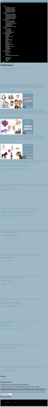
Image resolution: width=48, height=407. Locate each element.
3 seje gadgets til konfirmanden (10, 302)
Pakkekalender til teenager (11, 26)
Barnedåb (7, 35)
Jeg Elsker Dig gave (30, 85)
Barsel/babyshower (9, 36)
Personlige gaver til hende (11, 14)
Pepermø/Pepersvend (10, 46)
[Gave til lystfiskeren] (16, 252)
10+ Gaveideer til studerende (9, 235)
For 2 (7, 53)
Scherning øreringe (6, 280)
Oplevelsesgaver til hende (11, 16)
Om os (4, 378)
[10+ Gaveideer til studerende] (16, 228)
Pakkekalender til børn (10, 31)
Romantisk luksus (26, 138)
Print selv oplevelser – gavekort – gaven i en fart (16, 91)
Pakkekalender (8, 57)
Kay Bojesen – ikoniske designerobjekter (13, 165)
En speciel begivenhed (7, 33)
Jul (3, 56)
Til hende (5, 13)
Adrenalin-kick (8, 52)
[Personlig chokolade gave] (16, 134)
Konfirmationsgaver (9, 24)
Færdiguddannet (9, 39)
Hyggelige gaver (22, 85)
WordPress (8, 402)
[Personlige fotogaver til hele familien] (16, 108)
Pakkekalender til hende (10, 18)
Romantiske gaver (7, 87)
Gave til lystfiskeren (6, 257)
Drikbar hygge (14, 84)
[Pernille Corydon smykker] (16, 342)
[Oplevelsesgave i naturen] (16, 182)
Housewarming (9, 41)
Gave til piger (8, 30)
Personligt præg (7, 113)
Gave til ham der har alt (8, 370)
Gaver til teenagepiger (10, 21)
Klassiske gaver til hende (10, 15)
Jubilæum (7, 43)
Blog (4, 62)
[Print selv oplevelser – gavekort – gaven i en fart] (16, 82)
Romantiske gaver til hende (11, 17)
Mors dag (7, 45)
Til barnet (5, 27)
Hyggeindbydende (14, 85)
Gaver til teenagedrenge (10, 20)
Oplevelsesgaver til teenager (11, 23)
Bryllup (7, 37)
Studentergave (8, 25)
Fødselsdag (8, 34)
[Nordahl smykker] (16, 319)
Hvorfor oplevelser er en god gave (12, 55)
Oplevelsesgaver (6, 50)
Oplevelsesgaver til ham (10, 9)
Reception (8, 47)
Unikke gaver (43, 113)
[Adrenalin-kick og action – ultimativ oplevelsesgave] (16, 205)
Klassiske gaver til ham (10, 8)
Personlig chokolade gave (8, 142)
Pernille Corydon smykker (9, 347)
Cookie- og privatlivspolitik (8, 379)
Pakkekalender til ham (10, 11)
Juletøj (7, 60)
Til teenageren (6, 19)
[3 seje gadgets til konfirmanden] (16, 297)
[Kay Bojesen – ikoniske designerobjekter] (16, 158)
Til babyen (23, 162)
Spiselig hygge (14, 87)
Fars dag (7, 38)
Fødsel (7, 40)
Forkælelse (8, 54)
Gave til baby (8, 28)
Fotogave (20, 110)
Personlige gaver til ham (10, 7)
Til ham (4, 6)
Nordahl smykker (6, 325)
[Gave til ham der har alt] (16, 364)
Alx (15, 402)
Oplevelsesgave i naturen (8, 189)
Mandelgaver (8, 58)
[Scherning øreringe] (16, 274)
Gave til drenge (9, 29)
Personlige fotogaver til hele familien (12, 117)
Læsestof (22, 112)
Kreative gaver (16, 112)
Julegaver (7, 59)
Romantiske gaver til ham (11, 10)
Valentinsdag (3, 88)
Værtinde (7, 49)
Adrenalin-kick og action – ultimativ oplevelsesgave (17, 211)
